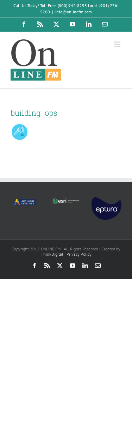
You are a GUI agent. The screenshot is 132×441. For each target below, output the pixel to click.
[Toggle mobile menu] (117, 44)
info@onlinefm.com (73, 11)
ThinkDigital (52, 254)
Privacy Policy (79, 254)
